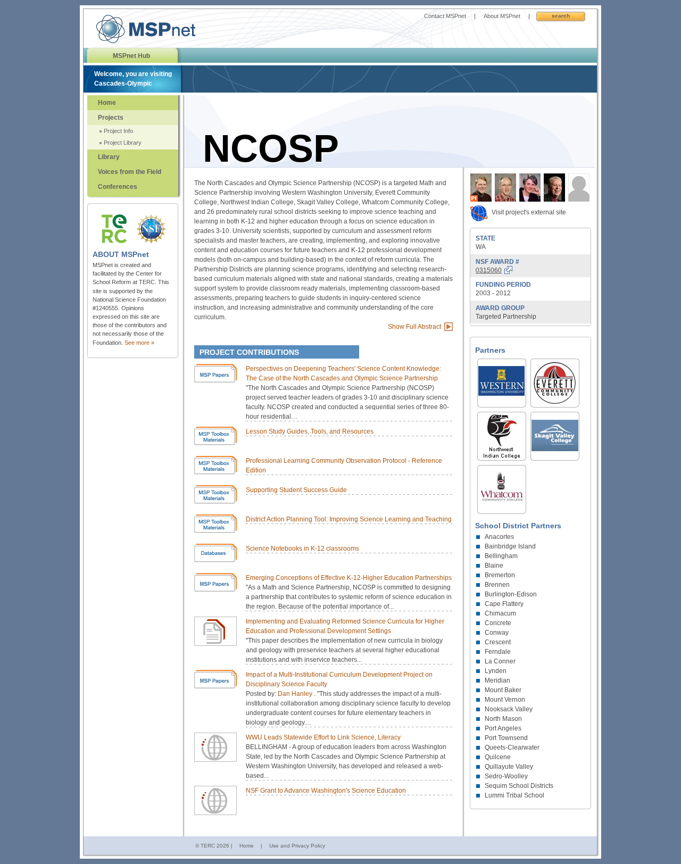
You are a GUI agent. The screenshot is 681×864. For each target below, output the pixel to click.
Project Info (118, 131)
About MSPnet (502, 16)
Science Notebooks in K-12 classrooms (302, 548)
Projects (110, 117)
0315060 (489, 270)
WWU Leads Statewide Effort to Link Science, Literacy (323, 737)
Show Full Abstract (414, 326)
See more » (139, 342)
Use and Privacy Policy (297, 846)
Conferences (117, 186)
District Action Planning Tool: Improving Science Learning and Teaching (349, 519)
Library (109, 157)
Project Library (123, 142)
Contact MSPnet (445, 16)
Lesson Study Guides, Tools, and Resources (309, 431)
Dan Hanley (296, 693)
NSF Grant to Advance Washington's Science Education (326, 790)
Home (107, 102)
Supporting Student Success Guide (296, 490)
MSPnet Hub (131, 56)
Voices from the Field (129, 172)
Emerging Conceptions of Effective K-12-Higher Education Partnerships (349, 577)
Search (561, 16)
